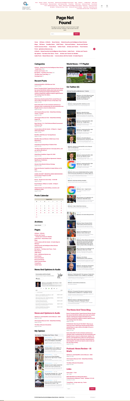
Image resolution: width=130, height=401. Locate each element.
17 (36, 210)
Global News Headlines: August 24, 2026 (45, 154)
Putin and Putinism (44, 4)
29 (56, 212)
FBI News (80, 2)
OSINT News (94, 2)
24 (36, 212)
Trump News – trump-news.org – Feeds (77, 382)
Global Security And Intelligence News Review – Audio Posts (51, 397)
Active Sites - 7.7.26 (71, 372)
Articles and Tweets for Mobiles (75, 7)
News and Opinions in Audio (47, 313)
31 (36, 214)
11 (40, 208)
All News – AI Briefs (43, 2)
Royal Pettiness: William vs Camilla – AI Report (46, 183)
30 (61, 212)
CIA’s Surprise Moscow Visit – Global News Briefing (44, 297)
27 (48, 212)
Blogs (76, 2)
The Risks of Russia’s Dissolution (41, 300)
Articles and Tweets (86, 4)
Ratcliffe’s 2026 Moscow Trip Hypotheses (45, 134)
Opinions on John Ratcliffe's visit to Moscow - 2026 (47, 316)
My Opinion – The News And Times (43, 72)
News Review (51, 2)
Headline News (87, 2)
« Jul (36, 216)
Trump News (71, 4)
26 (44, 212)
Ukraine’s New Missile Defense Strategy (45, 164)
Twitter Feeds (78, 4)
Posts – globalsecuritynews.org (50, 5)
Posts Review (94, 4)
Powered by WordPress (70, 397)
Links (69, 369)
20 (48, 210)
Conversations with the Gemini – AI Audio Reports (87, 8)
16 (61, 208)
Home (36, 2)
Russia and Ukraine (53, 4)
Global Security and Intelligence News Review (64, 2)
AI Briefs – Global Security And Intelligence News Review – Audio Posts (73, 5)
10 (36, 208)
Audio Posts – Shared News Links (90, 7)
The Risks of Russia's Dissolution (43, 324)
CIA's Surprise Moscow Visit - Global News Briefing (48, 320)
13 (48, 208)
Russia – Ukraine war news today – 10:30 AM (46, 179)
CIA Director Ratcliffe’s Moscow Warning (42, 307)
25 (40, 212)
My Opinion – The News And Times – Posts (59, 7)
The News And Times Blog (41, 74)
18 (40, 210)
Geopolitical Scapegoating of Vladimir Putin (46, 144)
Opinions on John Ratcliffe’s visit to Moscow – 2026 (44, 294)
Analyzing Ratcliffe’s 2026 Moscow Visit (45, 84)
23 (61, 210)
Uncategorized (38, 76)
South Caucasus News (62, 4)
